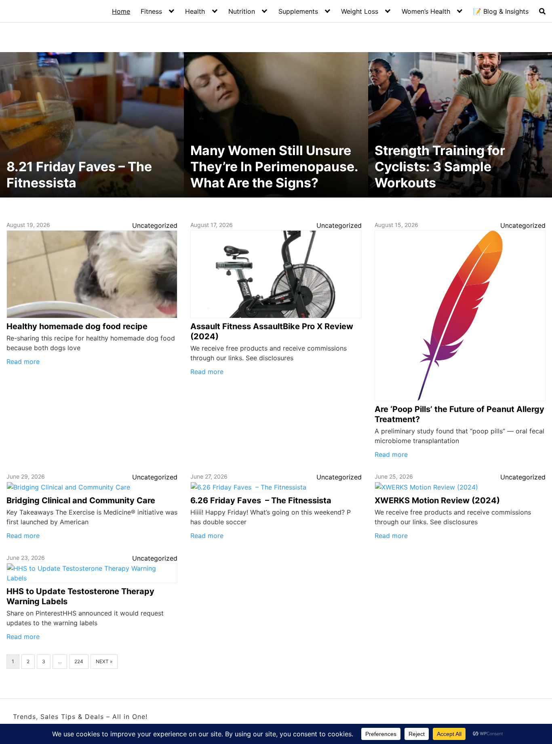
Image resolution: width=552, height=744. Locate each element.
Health (195, 11)
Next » (104, 661)
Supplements (298, 11)
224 (78, 661)
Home (121, 11)
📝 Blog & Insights (501, 11)
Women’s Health (426, 11)
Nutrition (241, 11)
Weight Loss (359, 11)
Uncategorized (154, 225)
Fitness (151, 11)
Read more (23, 361)
